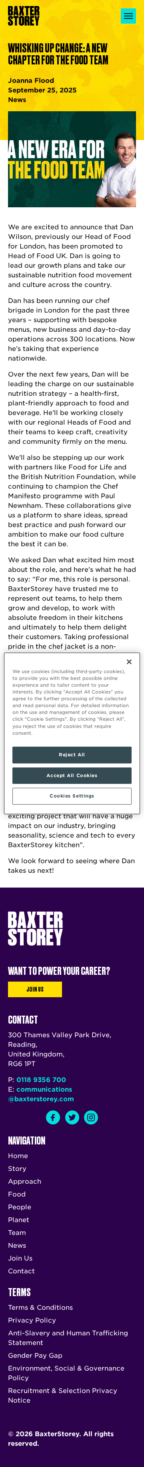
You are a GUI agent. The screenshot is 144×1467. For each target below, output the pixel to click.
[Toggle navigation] (128, 16)
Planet (18, 1220)
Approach (24, 1181)
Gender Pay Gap (35, 1355)
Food (17, 1194)
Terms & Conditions (40, 1307)
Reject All (72, 754)
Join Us (35, 989)
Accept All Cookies (71, 775)
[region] (72, 733)
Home (18, 1156)
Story (17, 1168)
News (17, 1245)
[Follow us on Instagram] (91, 1117)
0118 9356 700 (41, 1080)
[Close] (129, 662)
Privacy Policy (32, 1320)
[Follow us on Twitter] (72, 1117)
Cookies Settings (72, 796)
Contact (21, 1271)
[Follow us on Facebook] (53, 1117)
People (19, 1207)
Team (17, 1233)
